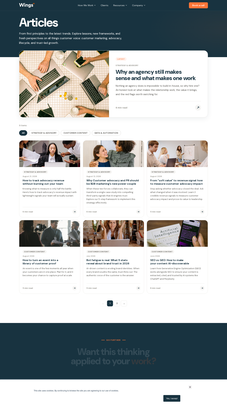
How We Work (85, 5)
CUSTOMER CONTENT (75, 133)
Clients (104, 5)
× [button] (190, 385)
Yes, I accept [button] (171, 398)
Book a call (198, 5)
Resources (119, 5)
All (23, 133)
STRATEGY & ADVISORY (44, 133)
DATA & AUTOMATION (106, 133)
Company (137, 5)
